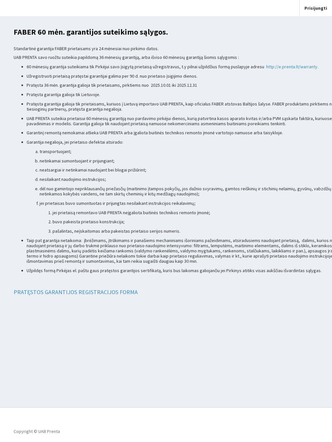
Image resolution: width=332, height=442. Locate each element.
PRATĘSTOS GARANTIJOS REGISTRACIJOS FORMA (76, 292)
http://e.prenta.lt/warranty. (292, 67)
